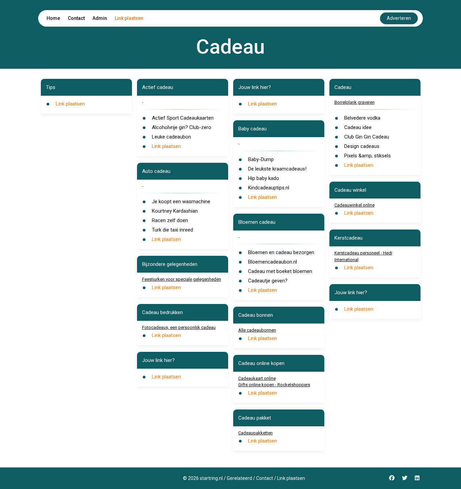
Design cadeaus (361, 146)
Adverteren (399, 18)
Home (53, 18)
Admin (99, 18)
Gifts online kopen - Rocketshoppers (274, 384)
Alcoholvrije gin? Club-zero (181, 127)
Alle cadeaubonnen (257, 330)
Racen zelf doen (170, 220)
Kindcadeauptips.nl (268, 188)
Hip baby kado (263, 178)
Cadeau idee (358, 127)
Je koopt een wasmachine (181, 201)
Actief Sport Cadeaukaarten (183, 118)
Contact (76, 18)
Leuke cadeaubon (171, 137)
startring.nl (211, 478)
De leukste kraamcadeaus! (277, 169)
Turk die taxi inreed (172, 230)
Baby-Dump (261, 159)
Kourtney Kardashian (175, 211)
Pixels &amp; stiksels (367, 156)
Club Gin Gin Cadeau (366, 137)
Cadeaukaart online (257, 378)
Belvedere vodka (362, 118)
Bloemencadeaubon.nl (272, 262)
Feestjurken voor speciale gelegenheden (181, 279)
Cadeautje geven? (268, 281)
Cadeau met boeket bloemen (280, 271)
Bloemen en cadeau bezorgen (281, 252)
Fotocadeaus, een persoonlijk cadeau (179, 327)
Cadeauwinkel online (354, 205)
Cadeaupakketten (255, 432)
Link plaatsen (129, 18)
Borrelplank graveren (354, 102)
